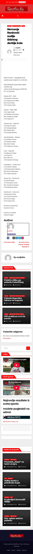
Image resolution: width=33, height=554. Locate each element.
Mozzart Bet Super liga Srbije (17, 277)
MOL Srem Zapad (16, 25)
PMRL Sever (13, 459)
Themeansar (16, 546)
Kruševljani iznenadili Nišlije (14, 500)
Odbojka (10, 478)
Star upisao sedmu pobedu (13, 519)
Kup (6, 478)
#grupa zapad (18, 52)
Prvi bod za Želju (10, 242)
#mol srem (17, 55)
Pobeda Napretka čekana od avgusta (13, 299)
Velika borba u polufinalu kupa (12, 481)
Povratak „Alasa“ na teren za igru (14, 463)
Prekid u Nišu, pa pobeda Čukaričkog (14, 281)
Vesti (23, 25)
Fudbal (9, 25)
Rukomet (24, 550)
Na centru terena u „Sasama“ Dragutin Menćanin (23, 244)
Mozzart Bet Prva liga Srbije (17, 314)
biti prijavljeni (7, 338)
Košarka (7, 459)
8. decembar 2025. (11, 523)
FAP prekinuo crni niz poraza (14, 317)
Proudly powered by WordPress (11, 544)
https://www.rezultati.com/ (10, 421)
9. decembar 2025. (11, 466)
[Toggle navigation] (17, 16)
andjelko (18, 48)
